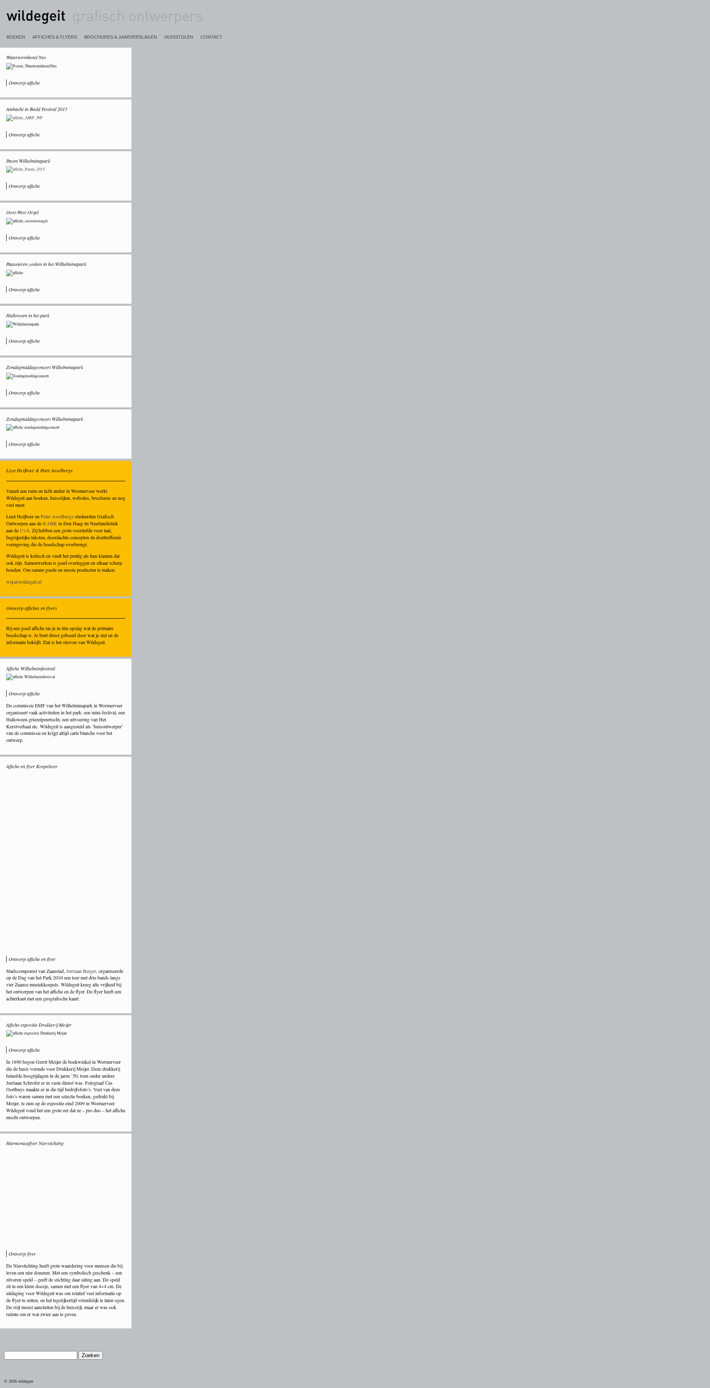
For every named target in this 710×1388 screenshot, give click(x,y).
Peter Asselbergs (57, 516)
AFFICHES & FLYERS (54, 37)
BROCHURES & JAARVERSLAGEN (120, 37)
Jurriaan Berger (81, 971)
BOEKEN (16, 37)
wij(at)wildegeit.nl (23, 581)
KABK (50, 523)
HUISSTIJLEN (178, 37)
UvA (25, 530)
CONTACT (211, 37)
